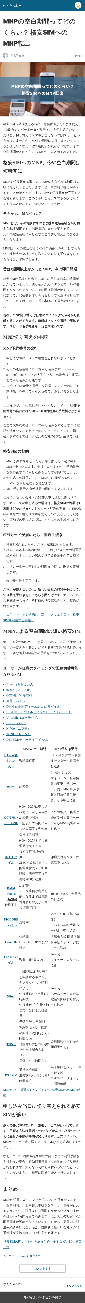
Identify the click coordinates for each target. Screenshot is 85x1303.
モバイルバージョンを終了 (42, 1297)
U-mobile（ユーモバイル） (24, 717)
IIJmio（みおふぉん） (21, 684)
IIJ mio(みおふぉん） (11, 760)
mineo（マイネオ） (19, 690)
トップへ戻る (74, 1285)
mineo (11, 786)
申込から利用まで (30, 1256)
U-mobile (11, 942)
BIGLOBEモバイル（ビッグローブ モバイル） (39, 712)
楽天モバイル (15, 701)
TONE (11, 1044)
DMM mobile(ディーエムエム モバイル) (33, 706)
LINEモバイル (16, 723)
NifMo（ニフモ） (18, 728)
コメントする (42, 1268)
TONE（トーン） (18, 734)
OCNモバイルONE (19, 695)
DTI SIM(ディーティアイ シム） (28, 739)
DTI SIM (11, 1075)
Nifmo (11, 996)
